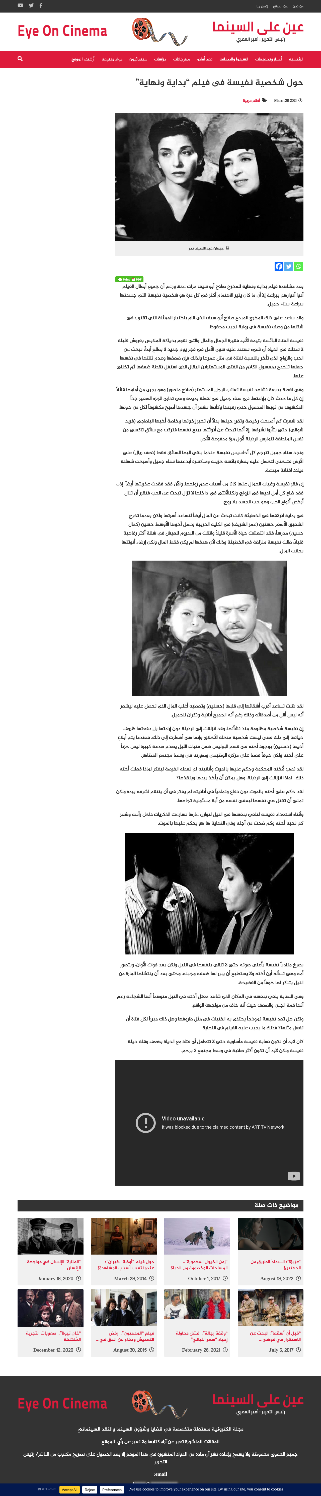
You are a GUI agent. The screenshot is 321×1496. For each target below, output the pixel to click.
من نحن (298, 6)
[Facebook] (279, 266)
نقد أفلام (204, 59)
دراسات (160, 59)
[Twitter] (288, 266)
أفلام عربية (251, 101)
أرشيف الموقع (83, 59)
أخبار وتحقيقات (268, 59)
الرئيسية (296, 59)
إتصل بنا (262, 6)
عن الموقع (280, 6)
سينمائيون (138, 59)
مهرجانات (181, 59)
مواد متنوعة (112, 59)
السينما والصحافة (233, 59)
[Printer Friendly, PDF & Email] (129, 279)
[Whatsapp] (298, 266)
